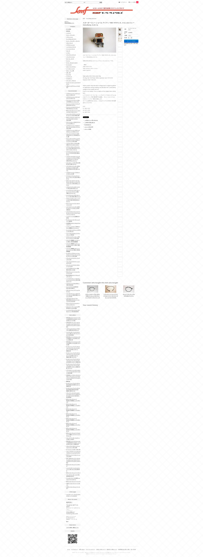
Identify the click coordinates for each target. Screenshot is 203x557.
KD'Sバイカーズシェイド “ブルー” (73, 472)
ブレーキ (68, 51)
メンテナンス (69, 76)
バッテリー (68, 33)
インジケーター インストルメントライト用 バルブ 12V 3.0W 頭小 (73, 469)
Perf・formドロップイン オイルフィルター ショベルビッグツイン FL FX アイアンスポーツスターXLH (73, 460)
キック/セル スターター (91, 18)
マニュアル (68, 74)
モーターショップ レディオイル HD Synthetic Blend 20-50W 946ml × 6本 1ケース (73, 390)
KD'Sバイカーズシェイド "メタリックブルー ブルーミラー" (73, 111)
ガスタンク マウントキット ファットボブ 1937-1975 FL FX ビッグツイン (73, 200)
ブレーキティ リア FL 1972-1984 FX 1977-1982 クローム (73, 163)
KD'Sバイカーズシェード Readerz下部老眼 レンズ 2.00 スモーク (73, 420)
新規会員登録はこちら (69, 23)
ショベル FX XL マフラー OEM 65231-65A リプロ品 (72, 269)
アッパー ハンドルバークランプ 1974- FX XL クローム (73, 104)
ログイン (66, 21)
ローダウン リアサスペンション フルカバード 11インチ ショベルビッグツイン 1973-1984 (73, 255)
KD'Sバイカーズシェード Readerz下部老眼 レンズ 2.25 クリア (73, 405)
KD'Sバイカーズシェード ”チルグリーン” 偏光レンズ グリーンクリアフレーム (73, 434)
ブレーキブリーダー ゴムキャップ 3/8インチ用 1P (73, 438)
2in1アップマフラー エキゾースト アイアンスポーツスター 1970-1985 (73, 119)
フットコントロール (70, 49)
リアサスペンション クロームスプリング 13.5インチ (73, 97)
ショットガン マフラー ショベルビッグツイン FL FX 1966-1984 (73, 114)
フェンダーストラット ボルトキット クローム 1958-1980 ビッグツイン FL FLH (73, 295)
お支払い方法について (101, 549)
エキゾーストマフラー (71, 66)
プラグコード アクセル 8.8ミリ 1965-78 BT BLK (72, 284)
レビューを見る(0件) (88, 127)
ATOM (134, 549)
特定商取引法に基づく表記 (124, 549)
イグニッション (69, 37)
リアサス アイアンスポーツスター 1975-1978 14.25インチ (73, 187)
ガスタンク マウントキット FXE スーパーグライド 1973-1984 (73, 237)
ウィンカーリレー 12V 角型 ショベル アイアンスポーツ (73, 478)
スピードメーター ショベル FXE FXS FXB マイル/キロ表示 (73, 307)
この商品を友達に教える (89, 122)
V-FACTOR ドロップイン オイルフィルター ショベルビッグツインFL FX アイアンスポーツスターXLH (73, 324)
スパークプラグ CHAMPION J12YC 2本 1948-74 (72, 287)
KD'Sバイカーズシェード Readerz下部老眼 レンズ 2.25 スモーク (73, 415)
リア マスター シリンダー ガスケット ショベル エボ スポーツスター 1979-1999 (73, 372)
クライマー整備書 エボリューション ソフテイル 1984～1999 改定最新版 (73, 250)
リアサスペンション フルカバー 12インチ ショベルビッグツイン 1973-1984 (73, 127)
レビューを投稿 (87, 129)
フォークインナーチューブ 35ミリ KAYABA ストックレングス (73, 101)
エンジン (68, 60)
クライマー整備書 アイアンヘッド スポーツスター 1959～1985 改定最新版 (73, 245)
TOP (84, 18)
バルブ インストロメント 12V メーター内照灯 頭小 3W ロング (73, 329)
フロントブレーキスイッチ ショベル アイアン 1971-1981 (73, 446)
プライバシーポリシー (90, 549)
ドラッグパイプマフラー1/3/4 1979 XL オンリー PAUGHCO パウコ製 (73, 135)
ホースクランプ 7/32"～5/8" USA (73, 449)
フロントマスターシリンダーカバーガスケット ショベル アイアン (73, 452)
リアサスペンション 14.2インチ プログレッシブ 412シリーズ (73, 131)
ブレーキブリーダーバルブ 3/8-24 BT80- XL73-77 (73, 475)
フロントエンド (69, 43)
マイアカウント (123, 2)
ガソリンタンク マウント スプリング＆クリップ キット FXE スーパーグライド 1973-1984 (73, 140)
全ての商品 (68, 29)
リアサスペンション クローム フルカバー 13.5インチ (73, 94)
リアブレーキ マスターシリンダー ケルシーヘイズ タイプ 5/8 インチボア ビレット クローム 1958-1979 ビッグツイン (73, 158)
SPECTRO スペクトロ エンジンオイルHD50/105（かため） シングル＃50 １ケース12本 (73, 319)
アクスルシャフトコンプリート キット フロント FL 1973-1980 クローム (73, 177)
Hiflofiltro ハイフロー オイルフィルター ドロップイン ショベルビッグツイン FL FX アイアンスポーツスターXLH (73, 377)
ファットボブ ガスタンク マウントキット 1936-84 (73, 234)
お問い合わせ (82, 549)
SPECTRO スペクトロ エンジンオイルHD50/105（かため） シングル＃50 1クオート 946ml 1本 (73, 443)
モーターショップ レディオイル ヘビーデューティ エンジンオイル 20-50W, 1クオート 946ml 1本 (73, 360)
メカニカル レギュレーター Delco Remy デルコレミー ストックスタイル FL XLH (73, 300)
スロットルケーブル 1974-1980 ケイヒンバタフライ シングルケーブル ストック (92, 295)
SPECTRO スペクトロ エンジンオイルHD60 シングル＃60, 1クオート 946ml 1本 (73, 338)
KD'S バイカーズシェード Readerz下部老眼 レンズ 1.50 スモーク (73, 430)
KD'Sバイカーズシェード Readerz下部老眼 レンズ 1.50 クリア (73, 401)
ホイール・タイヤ (70, 58)
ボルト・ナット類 (70, 70)
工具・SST (68, 72)
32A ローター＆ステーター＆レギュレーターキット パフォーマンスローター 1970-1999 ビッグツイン (73, 183)
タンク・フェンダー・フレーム (73, 41)
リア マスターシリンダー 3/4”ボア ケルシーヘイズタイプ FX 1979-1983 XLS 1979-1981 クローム (73, 168)
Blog (67, 521)
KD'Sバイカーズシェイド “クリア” (73, 481)
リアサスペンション (70, 45)
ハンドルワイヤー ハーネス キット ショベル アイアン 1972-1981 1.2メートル (73, 280)
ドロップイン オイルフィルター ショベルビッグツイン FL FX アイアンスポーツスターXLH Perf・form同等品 (73, 395)
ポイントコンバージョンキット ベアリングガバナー (73, 304)
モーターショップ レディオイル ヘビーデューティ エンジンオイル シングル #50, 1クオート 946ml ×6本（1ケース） (73, 355)
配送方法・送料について (112, 549)
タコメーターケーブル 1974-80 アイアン (129, 295)
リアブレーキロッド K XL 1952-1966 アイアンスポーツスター (73, 144)
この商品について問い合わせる (91, 120)
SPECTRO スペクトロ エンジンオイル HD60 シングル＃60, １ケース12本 (73, 343)
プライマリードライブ (71, 55)
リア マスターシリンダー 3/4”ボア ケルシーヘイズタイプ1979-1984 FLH (73, 208)
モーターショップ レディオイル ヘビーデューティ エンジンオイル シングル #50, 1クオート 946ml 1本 (73, 349)
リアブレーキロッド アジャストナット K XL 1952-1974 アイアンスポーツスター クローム (73, 148)
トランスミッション (70, 57)
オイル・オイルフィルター (72, 62)
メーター (68, 53)
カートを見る (134, 2)
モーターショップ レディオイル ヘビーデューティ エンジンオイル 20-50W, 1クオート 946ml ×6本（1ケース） (73, 366)
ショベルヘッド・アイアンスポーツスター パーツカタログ (73, 495)
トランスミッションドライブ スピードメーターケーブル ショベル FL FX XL (110, 295)
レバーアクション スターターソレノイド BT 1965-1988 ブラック (73, 196)
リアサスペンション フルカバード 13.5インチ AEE (73, 173)
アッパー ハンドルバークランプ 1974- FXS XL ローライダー (73, 108)
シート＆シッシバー (70, 68)
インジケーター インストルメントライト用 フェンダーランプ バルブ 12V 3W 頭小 (73, 333)
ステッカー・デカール (71, 80)
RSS (131, 549)
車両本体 (68, 31)
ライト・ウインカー (70, 35)
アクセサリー (69, 78)
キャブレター (69, 64)
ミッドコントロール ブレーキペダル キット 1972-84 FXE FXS (73, 310)
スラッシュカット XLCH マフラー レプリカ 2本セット (73, 123)
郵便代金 (68, 381)
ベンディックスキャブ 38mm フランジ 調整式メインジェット (73, 227)
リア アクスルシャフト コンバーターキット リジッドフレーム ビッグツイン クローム (73, 213)
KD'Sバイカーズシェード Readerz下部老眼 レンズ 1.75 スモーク (73, 425)
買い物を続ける (87, 124)
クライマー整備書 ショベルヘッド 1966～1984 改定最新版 (73, 241)
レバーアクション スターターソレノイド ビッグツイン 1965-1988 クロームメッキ (73, 192)
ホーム (68, 549)
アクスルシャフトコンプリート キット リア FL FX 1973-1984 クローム (73, 153)
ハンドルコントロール (71, 47)
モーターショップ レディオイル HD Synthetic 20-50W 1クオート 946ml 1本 (73, 385)
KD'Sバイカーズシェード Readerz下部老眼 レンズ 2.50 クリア (73, 410)
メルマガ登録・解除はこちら (72, 527)
